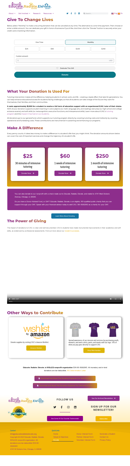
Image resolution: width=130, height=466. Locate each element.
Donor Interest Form (85, 434)
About (11, 13)
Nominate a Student (107, 434)
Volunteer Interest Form (86, 440)
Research (36, 13)
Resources (47, 13)
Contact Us (104, 437)
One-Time (39, 42)
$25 (26, 49)
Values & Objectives (60, 437)
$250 (103, 49)
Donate (65, 75)
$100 (78, 49)
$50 (52, 49)
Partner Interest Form (85, 437)
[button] (12, 13)
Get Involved (23, 13)
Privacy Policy (105, 440)
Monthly (90, 42)
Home (55, 434)
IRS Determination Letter (76, 371)
